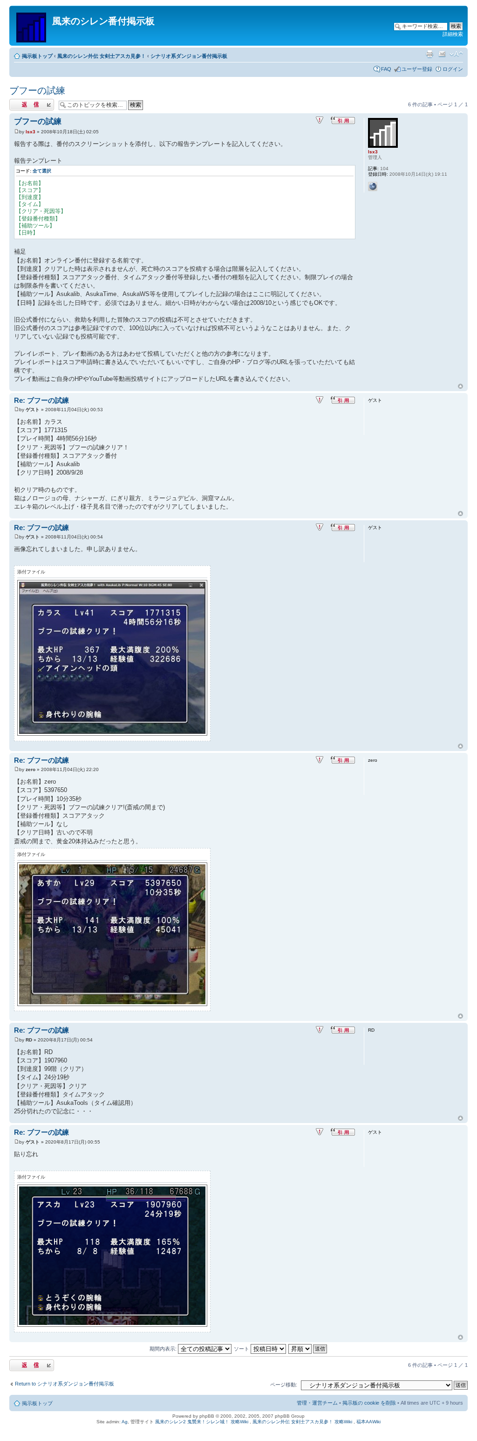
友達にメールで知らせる (442, 54)
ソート (242, 1348)
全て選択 (42, 170)
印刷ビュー (429, 54)
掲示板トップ (37, 56)
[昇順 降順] (308, 1348)
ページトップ (460, 386)
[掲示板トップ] (32, 25)
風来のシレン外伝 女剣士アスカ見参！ (101, 56)
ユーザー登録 (417, 69)
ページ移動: (283, 1384)
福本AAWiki (368, 1421)
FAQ (386, 69)
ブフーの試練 (37, 90)
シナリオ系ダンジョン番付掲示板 (188, 56)
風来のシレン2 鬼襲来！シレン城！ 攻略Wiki (201, 1421)
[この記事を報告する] (319, 120)
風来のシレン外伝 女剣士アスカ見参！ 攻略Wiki (302, 1421)
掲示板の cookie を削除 (369, 1403)
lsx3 (30, 131)
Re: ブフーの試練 (41, 400)
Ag (125, 1421)
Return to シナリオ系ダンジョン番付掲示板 (64, 1383)
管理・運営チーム (317, 1403)
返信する (19, 102)
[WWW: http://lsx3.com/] (372, 186)
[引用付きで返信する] (342, 120)
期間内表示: (164, 1348)
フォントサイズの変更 (456, 54)
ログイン (453, 69)
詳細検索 (453, 34)
